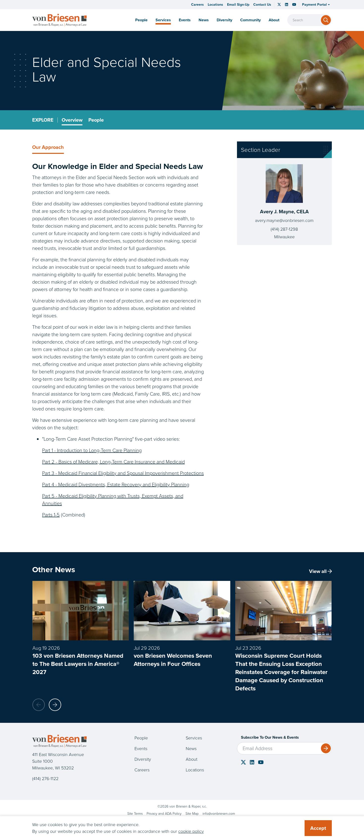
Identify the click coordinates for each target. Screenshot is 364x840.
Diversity (224, 20)
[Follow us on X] (279, 4)
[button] (316, 4)
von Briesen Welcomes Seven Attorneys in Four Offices (173, 659)
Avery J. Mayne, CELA (284, 211)
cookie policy (191, 831)
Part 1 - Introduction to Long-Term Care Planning (92, 450)
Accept (318, 828)
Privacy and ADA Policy (164, 813)
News (204, 20)
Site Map (192, 813)
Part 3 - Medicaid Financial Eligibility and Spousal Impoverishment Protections (123, 473)
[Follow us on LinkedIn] (286, 4)
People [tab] (96, 120)
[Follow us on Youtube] (261, 762)
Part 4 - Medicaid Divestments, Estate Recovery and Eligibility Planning (115, 484)
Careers (197, 4)
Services (163, 20)
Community (250, 20)
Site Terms (135, 813)
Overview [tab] (72, 120)
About (191, 759)
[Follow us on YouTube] (294, 4)
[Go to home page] (59, 20)
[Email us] (219, 813)
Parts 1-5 (51, 514)
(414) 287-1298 (284, 229)
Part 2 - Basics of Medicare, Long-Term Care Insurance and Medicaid (113, 461)
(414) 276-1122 (45, 778)
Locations (215, 4)
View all (318, 571)
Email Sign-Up (238, 4)
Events (185, 20)
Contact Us (262, 4)
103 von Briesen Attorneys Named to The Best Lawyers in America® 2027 (77, 664)
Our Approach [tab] (48, 147)
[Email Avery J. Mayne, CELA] (284, 220)
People (141, 20)
